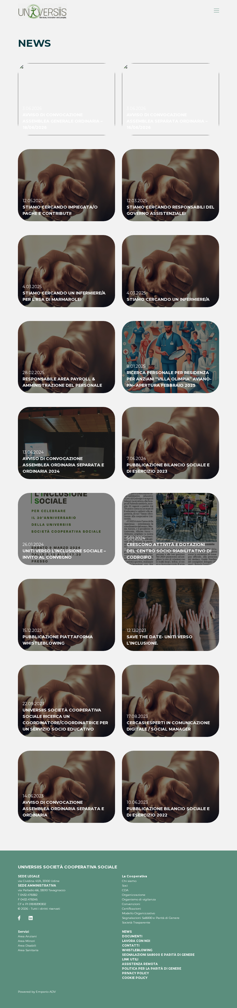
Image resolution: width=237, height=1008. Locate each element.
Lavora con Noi (136, 941)
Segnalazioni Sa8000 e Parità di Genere (150, 918)
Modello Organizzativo (138, 913)
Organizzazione (133, 895)
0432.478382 (29, 895)
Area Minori (26, 941)
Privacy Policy (135, 973)
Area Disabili (27, 945)
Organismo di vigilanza (139, 899)
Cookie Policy (134, 978)
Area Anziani (27, 936)
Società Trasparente (136, 922)
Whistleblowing (137, 950)
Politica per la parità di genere (151, 969)
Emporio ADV (46, 992)
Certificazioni (131, 909)
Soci (125, 885)
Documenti (132, 936)
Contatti (130, 945)
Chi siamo (129, 881)
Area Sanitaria (28, 950)
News (127, 932)
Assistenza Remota (140, 964)
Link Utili (130, 959)
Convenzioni (131, 904)
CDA (125, 890)
